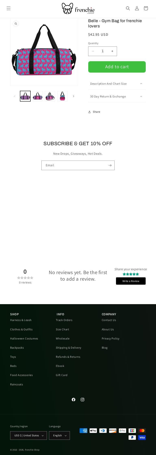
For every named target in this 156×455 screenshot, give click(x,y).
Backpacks (17, 347)
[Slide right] (73, 96)
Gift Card (61, 375)
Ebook (60, 366)
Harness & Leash (21, 320)
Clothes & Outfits (21, 329)
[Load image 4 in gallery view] (62, 96)
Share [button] (96, 111)
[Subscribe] (109, 165)
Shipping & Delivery (68, 347)
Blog (105, 347)
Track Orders (64, 320)
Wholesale (62, 338)
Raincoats (16, 384)
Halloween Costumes (24, 338)
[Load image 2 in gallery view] (37, 96)
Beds (13, 366)
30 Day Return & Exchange (108, 96)
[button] (8, 8)
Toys (13, 357)
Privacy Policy (110, 338)
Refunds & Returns (68, 357)
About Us (108, 329)
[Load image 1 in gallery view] (25, 96)
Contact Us (109, 320)
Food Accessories (21, 375)
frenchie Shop (32, 449)
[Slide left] (14, 96)
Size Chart (62, 329)
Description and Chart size (108, 83)
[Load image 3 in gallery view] (50, 96)
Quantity (93, 43)
